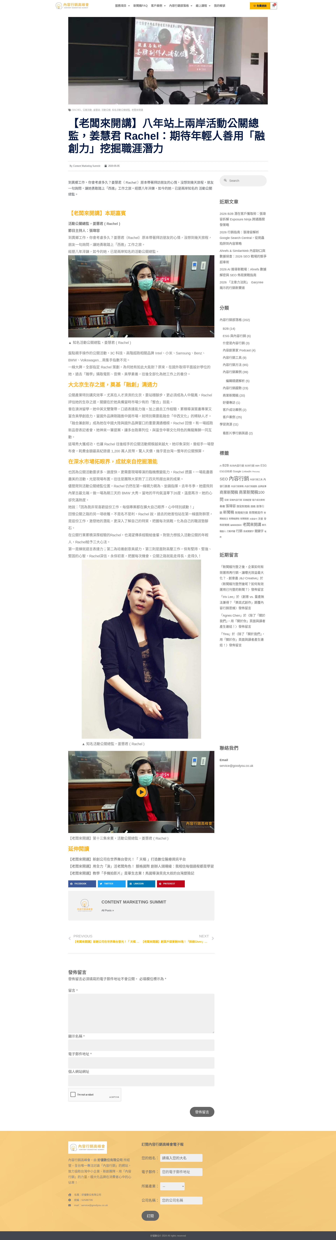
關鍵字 (259, 531)
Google (237, 471)
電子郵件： (150, 1172)
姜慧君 (96, 110)
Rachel (76, 110)
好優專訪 (229, 402)
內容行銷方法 (232, 365)
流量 (260, 518)
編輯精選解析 (235, 381)
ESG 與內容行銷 (234, 336)
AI (221, 466)
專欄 (222, 506)
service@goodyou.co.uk (236, 766)
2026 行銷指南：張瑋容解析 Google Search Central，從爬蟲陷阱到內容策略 (242, 238)
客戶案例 (156, 5)
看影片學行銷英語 (235, 433)
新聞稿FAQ (140, 5)
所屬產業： (150, 1186)
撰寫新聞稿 (243, 506)
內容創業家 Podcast (237, 350)
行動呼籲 (231, 531)
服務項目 (120, 5)
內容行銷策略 (237, 486)
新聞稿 (228, 512)
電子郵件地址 (80, 1054)
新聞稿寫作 (256, 512)
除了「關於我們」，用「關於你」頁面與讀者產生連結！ (242, 621)
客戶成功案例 (232, 410)
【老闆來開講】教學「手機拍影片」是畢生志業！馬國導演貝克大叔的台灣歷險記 (131, 873)
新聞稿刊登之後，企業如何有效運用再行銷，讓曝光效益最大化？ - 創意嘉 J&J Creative (242, 572)
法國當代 (253, 519)
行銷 (239, 531)
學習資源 (226, 424)
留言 (73, 990)
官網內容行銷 (235, 500)
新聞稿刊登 (241, 512)
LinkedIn (246, 471)
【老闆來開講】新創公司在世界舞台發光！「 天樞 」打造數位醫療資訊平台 (127, 859)
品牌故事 (262, 486)
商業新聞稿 (231, 395)
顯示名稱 (76, 1036)
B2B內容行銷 (237, 465)
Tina (226, 634)
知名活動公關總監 (121, 110)
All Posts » (108, 910)
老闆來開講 (137, 110)
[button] (82, 883)
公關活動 (87, 110)
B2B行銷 (249, 465)
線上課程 (201, 5)
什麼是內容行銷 (234, 343)
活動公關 (106, 110)
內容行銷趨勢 (232, 388)
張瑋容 (231, 506)
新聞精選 (244, 519)
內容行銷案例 (232, 372)
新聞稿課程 (234, 519)
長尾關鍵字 (248, 531)
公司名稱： (150, 1200)
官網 (226, 500)
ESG (264, 465)
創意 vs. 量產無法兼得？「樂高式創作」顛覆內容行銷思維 (242, 602)
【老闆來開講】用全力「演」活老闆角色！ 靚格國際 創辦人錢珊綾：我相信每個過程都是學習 (141, 866)
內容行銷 (239, 478)
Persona (256, 472)
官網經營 (247, 500)
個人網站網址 (78, 1072)
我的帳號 (219, 5)
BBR (257, 466)
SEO (224, 479)
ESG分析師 (226, 471)
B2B (226, 328)
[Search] (225, 180)
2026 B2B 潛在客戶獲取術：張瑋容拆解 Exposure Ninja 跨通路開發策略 (243, 219)
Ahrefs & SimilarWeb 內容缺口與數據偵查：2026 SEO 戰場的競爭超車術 (243, 256)
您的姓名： (150, 1158)
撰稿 (253, 506)
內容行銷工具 (232, 357)
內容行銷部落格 (179, 5)
